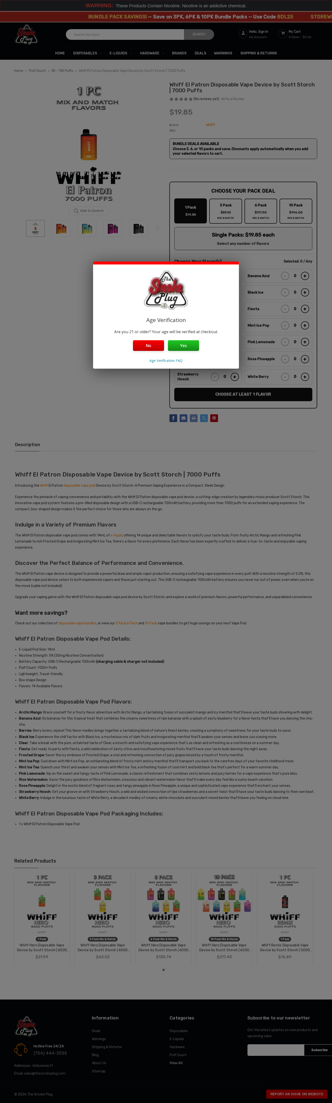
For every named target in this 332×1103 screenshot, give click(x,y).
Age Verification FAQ (166, 360)
